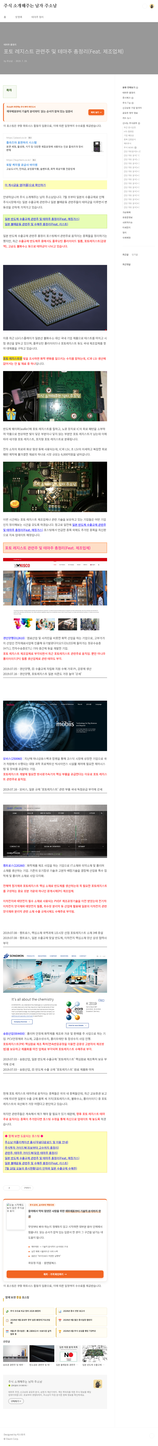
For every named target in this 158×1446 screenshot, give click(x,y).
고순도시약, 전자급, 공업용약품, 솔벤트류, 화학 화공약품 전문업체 (40, 168)
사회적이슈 (128, 222)
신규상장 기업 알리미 (132, 107)
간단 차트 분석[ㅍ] (131, 203)
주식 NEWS (129, 147)
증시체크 (127, 97)
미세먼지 (127, 227)
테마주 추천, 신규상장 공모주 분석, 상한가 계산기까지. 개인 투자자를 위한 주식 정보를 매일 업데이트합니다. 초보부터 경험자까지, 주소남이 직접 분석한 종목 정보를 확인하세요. (49, 1393)
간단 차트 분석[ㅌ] (131, 199)
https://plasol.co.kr (16, 137)
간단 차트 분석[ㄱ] (131, 155)
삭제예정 (127, 237)
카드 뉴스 (127, 117)
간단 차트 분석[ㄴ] (131, 159)
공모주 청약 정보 (130, 112)
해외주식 (127, 143)
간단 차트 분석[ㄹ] (131, 167)
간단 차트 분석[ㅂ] (131, 175)
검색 (144, 6)
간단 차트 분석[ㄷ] (131, 163)
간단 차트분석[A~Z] (132, 151)
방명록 (18, 17)
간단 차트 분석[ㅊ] (131, 191)
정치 (125, 232)
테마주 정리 (37, 17)
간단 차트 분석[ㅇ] (131, 183)
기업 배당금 (129, 135)
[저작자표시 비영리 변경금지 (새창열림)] (37, 1188)
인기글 (135, 254)
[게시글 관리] (17, 1188)
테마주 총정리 (129, 92)
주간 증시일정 (130, 127)
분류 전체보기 (129, 87)
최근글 (126, 254)
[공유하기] (13, 1188)
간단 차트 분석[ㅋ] (131, 195)
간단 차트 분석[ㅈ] (131, 187)
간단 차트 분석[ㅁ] (131, 171)
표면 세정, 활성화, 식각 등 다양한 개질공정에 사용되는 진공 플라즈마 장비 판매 (44, 148)
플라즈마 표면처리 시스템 (21, 142)
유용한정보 (128, 217)
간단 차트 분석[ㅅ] (131, 179)
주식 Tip (127, 102)
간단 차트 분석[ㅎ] (131, 207)
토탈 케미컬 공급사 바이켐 (21, 164)
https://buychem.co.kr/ (18, 160)
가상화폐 (127, 212)
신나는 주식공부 (130, 123)
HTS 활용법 (129, 131)
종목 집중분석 (130, 139)
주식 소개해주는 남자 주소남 (30, 6)
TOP (151, 1435)
